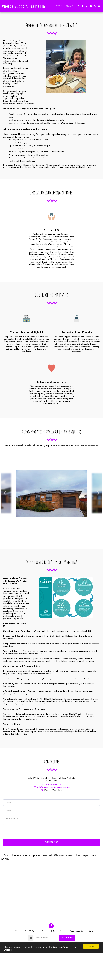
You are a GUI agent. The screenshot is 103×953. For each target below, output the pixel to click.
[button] (78, 6)
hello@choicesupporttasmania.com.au (53, 787)
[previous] (5, 493)
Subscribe (67, 938)
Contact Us (51, 842)
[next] (98, 493)
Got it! (91, 946)
